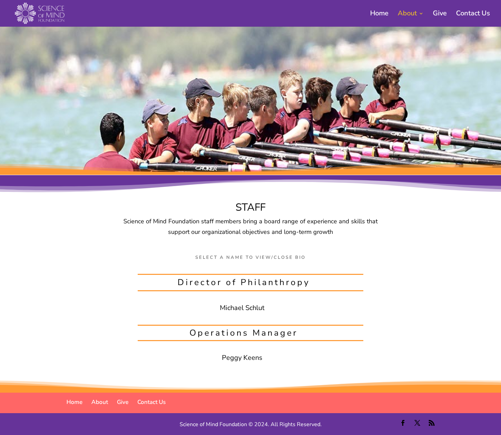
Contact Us (473, 14)
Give (440, 14)
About (407, 14)
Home (379, 14)
